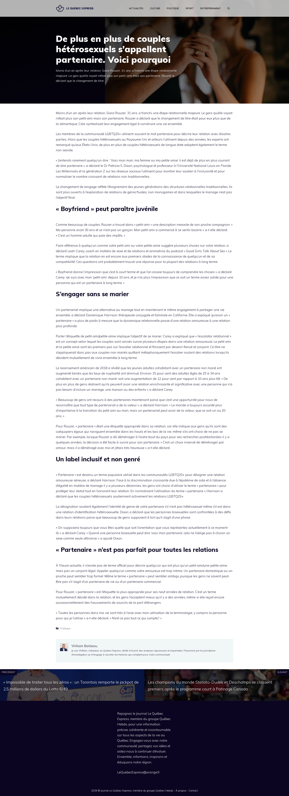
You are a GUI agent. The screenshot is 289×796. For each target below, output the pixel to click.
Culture (155, 8)
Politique (173, 8)
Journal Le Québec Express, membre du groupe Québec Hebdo (137, 790)
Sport (190, 8)
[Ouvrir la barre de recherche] (228, 8)
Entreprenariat (210, 8)
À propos (181, 790)
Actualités (136, 8)
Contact (193, 790)
